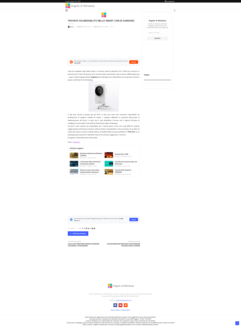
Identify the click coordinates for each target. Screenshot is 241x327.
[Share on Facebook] (82, 228)
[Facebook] (115, 305)
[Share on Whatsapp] (90, 228)
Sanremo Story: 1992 (121, 154)
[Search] (175, 11)
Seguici (133, 219)
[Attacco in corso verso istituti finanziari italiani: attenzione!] (74, 172)
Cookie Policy (125, 310)
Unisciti (133, 62)
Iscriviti (157, 38)
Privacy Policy (115, 310)
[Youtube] (120, 305)
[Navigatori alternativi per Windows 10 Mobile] (74, 155)
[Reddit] (126, 305)
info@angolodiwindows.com (123, 300)
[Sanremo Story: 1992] (109, 155)
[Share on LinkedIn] (86, 228)
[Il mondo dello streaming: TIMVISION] (109, 172)
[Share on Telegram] (92, 228)
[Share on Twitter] (84, 228)
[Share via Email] (94, 228)
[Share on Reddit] (88, 228)
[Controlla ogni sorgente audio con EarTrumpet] (109, 164)
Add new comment (79, 233)
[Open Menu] (66, 10)
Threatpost (76, 142)
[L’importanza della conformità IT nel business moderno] (74, 164)
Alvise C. (72, 26)
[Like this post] (80, 228)
